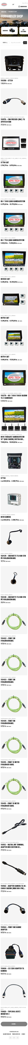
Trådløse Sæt (19, 434)
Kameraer (3, 78)
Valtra (17, 842)
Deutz (9, 1007)
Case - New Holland (5, 117)
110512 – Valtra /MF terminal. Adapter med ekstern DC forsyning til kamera (12, 847)
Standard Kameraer (14, 78)
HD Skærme (3, 393)
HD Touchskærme (9, 393)
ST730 (3, 478)
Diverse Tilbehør (4, 553)
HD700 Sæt (5, 318)
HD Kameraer (3, 514)
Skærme (20, 393)
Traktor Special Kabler (19, 117)
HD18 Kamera (6, 517)
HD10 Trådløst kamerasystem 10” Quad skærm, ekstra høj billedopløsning (12, 439)
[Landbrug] (12, 30)
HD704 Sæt (5, 357)
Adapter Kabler (4, 883)
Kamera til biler (4, 158)
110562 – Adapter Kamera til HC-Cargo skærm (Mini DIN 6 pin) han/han (14, 888)
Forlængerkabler (4, 636)
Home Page (3, 11)
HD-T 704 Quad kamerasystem (12, 240)
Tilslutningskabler (20, 883)
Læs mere (22, 87)
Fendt (2, 925)
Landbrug (7, 78)
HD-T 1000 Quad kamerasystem (13, 201)
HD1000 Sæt (5, 279)
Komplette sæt (11, 158)
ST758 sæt (5, 163)
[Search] (25, 42)
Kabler (9, 636)
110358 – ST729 (7, 81)
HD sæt (2, 199)
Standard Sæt (4, 160)
